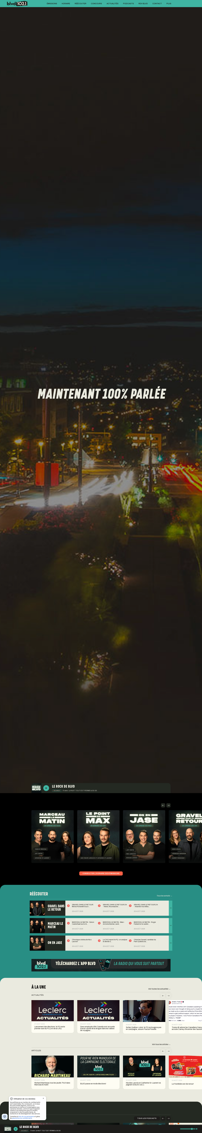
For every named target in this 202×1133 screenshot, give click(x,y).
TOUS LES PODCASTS (147, 1118)
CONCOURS (96, 4)
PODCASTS (128, 4)
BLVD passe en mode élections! (93, 1084)
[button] (163, 805)
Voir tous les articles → (161, 1044)
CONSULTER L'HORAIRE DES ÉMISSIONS (101, 873)
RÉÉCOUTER (80, 4)
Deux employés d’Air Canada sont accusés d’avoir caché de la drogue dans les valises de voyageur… (97, 1028)
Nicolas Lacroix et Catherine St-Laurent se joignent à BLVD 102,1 (143, 1084)
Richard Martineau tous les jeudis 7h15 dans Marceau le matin (52, 1084)
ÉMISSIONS (52, 4)
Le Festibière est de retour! (183, 1084)
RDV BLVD (143, 4)
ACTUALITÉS (112, 4)
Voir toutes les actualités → (159, 989)
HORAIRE (66, 4)
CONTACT (157, 4)
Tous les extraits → (164, 896)
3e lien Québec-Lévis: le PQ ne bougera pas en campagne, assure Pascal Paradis (143, 1028)
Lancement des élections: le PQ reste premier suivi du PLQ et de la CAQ (49, 1027)
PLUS (168, 4)
